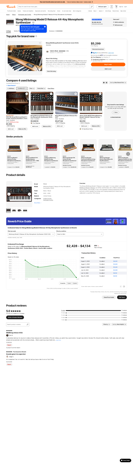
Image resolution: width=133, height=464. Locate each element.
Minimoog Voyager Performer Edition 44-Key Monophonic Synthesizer (88, 159)
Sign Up (121, 6)
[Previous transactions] (121, 286)
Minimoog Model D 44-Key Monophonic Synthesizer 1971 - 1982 (32, 159)
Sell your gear (102, 6)
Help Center (123, 11)
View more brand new (98, 49)
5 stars (63, 310)
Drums (58, 11)
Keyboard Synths (48, 200)
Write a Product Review (15, 317)
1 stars (63, 320)
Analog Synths (47, 198)
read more (58, 340)
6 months (62, 283)
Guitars (19, 11)
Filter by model (12, 231)
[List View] (106, 82)
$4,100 (115, 273)
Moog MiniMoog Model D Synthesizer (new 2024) (62, 43)
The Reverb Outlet (11, 11)
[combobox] (29, 234)
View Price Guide (109, 297)
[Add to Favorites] (33, 22)
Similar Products (19, 31)
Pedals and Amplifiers (28, 11)
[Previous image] (10, 58)
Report (9, 345)
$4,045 (115, 261)
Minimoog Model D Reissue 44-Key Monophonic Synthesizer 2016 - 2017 (14, 159)
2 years (75, 283)
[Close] (44, 26)
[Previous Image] (8, 194)
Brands (90, 11)
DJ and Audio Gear (66, 11)
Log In (125, 6)
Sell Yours (122, 297)
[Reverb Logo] (11, 6)
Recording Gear (51, 11)
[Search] (92, 6)
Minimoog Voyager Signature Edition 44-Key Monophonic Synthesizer (125, 159)
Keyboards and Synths (40, 11)
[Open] (53, 234)
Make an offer (22, 129)
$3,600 (115, 264)
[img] (62, 51)
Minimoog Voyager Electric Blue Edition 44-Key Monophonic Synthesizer (106, 159)
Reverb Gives (116, 11)
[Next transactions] (124, 286)
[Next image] (40, 58)
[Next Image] (29, 194)
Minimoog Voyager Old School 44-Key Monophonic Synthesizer (69, 159)
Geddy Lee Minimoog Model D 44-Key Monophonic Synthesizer (51, 159)
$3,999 (115, 270)
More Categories (77, 11)
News (95, 11)
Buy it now (108, 64)
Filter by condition (61, 231)
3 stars (63, 315)
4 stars (63, 313)
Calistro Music (54, 51)
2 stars (63, 317)
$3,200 (115, 267)
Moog (45, 184)
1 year (69, 283)
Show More (37, 202)
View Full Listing (51, 71)
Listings (8, 31)
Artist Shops (108, 11)
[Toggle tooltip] (36, 36)
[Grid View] (104, 82)
